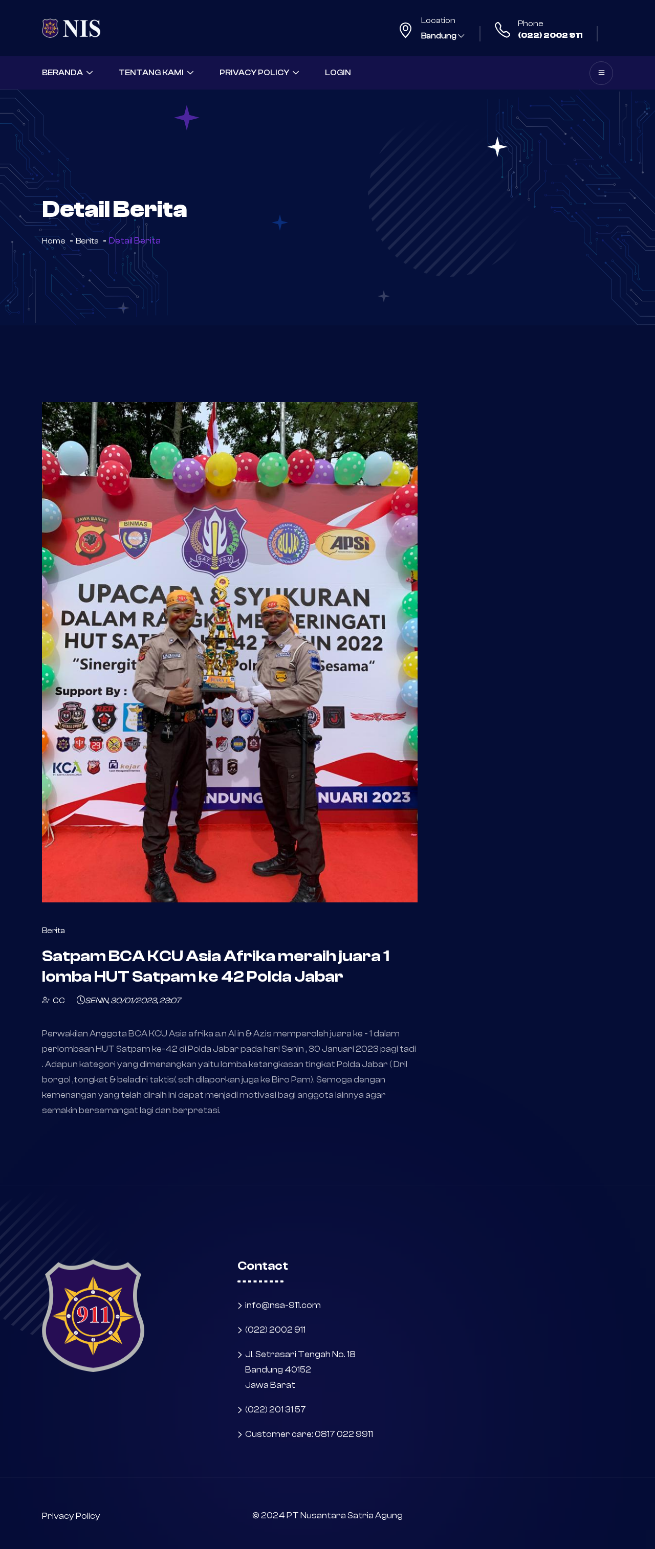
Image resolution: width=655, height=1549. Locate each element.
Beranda (62, 72)
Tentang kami (151, 72)
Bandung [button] (439, 35)
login (338, 72)
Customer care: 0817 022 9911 (309, 1434)
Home (54, 241)
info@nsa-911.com (283, 1305)
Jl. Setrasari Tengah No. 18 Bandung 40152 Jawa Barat (300, 1369)
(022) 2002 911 (550, 35)
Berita (87, 241)
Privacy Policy (254, 72)
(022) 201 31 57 (275, 1409)
